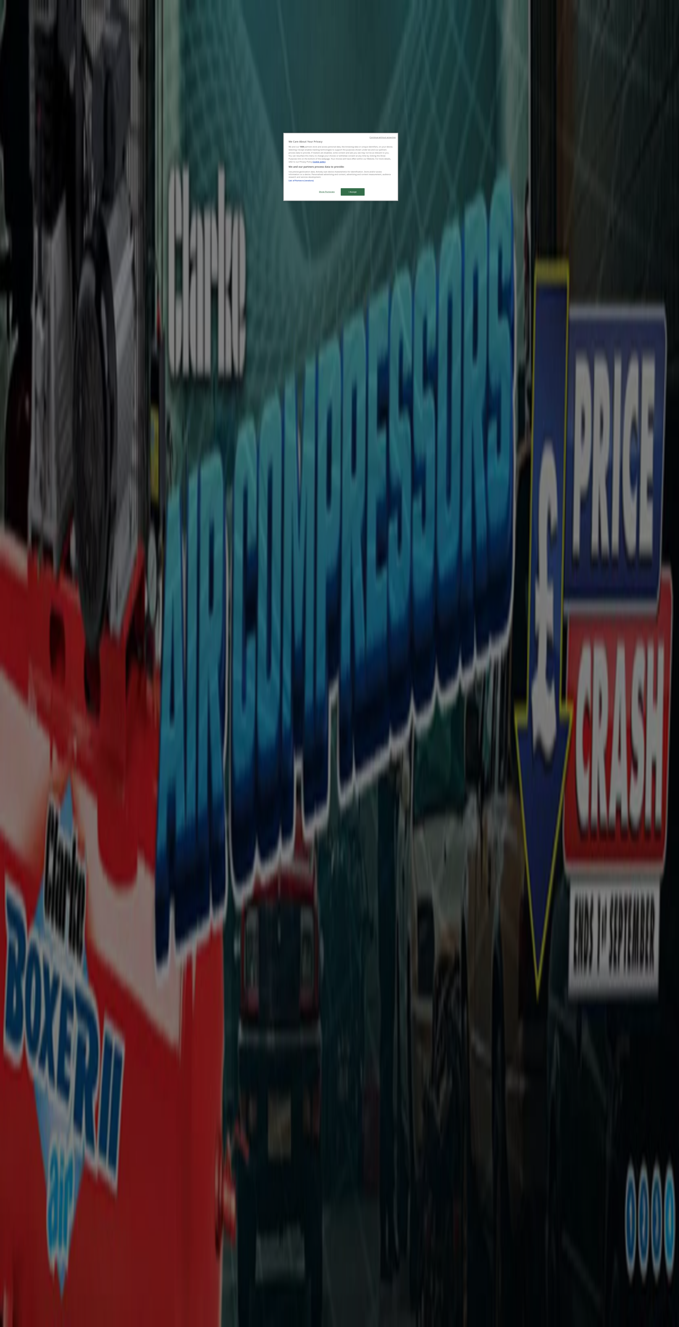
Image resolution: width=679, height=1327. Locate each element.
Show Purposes (327, 191)
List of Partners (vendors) (301, 180)
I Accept (353, 191)
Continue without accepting (383, 137)
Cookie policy (319, 161)
